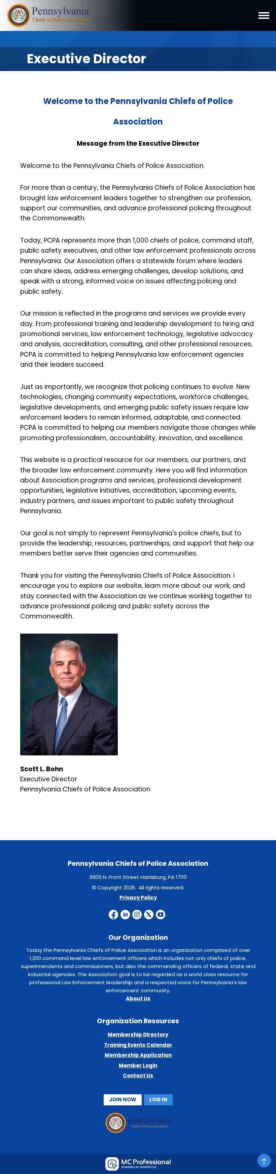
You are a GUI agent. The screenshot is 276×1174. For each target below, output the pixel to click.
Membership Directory (138, 1034)
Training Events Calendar (138, 1044)
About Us (138, 998)
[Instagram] (137, 914)
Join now (122, 1099)
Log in (158, 1099)
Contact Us (138, 1075)
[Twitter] (148, 914)
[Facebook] (113, 914)
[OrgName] (49, 25)
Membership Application (138, 1055)
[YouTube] (160, 914)
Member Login (138, 1065)
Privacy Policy (138, 897)
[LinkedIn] (125, 914)
